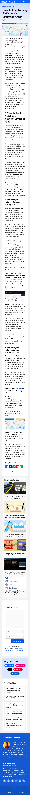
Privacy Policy (17, 788)
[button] (24, 1)
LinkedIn (14, 758)
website (18, 389)
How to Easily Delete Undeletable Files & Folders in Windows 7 (14, 705)
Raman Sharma (8, 20)
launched (19, 49)
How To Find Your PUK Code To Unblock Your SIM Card (14, 718)
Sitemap (24, 788)
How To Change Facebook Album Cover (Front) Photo (14, 712)
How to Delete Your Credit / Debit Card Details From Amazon (14, 690)
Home (4, 6)
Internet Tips (10, 6)
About (5, 788)
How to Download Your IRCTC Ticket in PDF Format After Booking (15, 698)
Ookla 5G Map (9, 282)
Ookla (8, 269)
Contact (10, 788)
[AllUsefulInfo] (8, 1)
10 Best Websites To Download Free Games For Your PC (14, 725)
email (25, 756)
